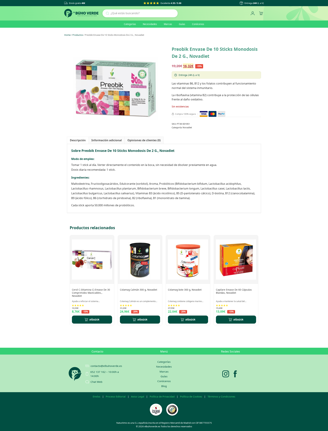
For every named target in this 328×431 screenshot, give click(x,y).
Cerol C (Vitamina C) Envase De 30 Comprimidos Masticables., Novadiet (91, 292)
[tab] (78, 140)
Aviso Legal (137, 396)
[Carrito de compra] (261, 13)
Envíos (96, 396)
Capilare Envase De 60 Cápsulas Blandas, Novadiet (234, 291)
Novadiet (187, 127)
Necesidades (150, 24)
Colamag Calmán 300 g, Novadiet (138, 289)
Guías (182, 24)
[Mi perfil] (252, 13)
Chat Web (96, 381)
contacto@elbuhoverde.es (106, 366)
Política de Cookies (191, 396)
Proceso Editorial (116, 396)
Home (67, 34)
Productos (77, 34)
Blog (164, 386)
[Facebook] (235, 373)
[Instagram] (225, 373)
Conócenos (198, 24)
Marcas (168, 24)
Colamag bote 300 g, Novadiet (185, 289)
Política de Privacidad (162, 396)
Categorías (130, 24)
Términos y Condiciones (221, 396)
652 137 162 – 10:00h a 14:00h (104, 374)
